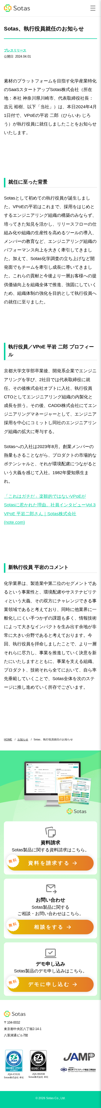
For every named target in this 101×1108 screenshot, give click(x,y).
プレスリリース (15, 50)
